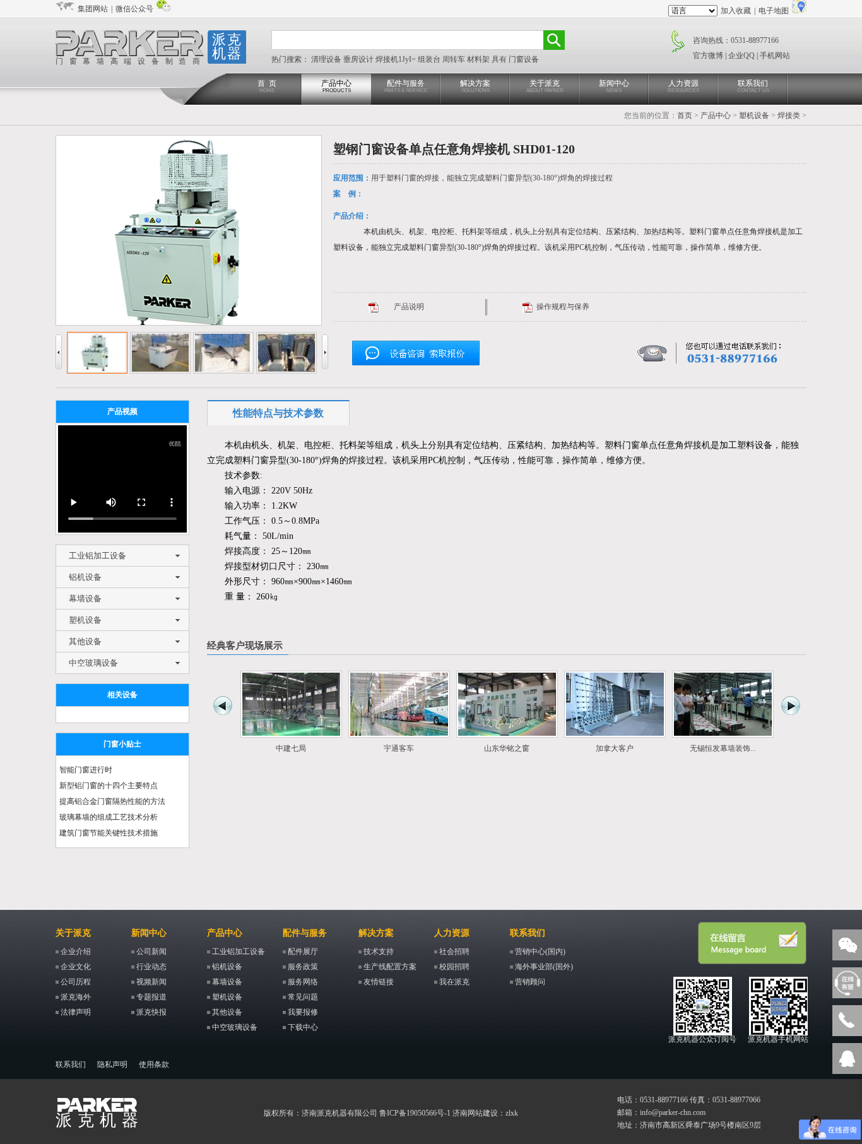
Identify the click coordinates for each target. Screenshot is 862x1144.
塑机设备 (754, 115)
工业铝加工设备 (97, 555)
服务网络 (303, 981)
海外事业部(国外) (544, 966)
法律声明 (76, 1012)
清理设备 (327, 59)
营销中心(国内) (540, 951)
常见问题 (303, 997)
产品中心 (336, 86)
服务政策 (303, 966)
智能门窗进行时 (85, 769)
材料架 (479, 59)
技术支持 (378, 951)
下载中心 (303, 1027)
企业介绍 (76, 951)
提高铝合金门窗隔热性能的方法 (112, 801)
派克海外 (76, 997)
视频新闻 (151, 981)
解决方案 (475, 86)
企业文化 (76, 966)
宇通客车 (399, 748)
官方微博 (708, 55)
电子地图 (774, 10)
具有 (500, 59)
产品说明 (409, 306)
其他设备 (85, 641)
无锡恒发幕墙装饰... (723, 748)
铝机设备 (85, 577)
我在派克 (454, 981)
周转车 (454, 59)
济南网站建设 (475, 1113)
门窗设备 (524, 59)
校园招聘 (454, 966)
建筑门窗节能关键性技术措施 (108, 833)
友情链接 (378, 981)
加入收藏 (736, 10)
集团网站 (93, 8)
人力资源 (683, 86)
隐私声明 (112, 1064)
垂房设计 (359, 59)
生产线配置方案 (389, 966)
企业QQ (741, 55)
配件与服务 (405, 86)
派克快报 (151, 1012)
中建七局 (291, 748)
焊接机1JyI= (396, 59)
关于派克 (545, 86)
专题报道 (151, 997)
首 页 (266, 86)
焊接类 (788, 115)
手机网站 (775, 55)
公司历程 (76, 981)
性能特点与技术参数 (278, 413)
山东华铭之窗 (506, 748)
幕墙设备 (85, 598)
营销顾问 (530, 981)
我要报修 (303, 1012)
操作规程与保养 (562, 306)
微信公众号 (134, 8)
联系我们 (753, 86)
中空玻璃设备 (93, 663)
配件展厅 (303, 951)
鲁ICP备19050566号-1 (414, 1113)
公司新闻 (151, 951)
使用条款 (154, 1064)
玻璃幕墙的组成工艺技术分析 (108, 817)
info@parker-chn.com (673, 1112)
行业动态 (151, 966)
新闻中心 (614, 86)
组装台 (430, 59)
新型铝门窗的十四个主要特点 (108, 785)
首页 (684, 115)
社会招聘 (454, 951)
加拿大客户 (615, 748)
